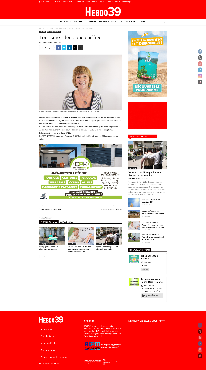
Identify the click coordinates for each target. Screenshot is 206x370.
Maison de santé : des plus (111, 209)
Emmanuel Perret (134, 178)
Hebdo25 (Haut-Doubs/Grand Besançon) (119, 2)
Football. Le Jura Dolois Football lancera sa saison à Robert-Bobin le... (153, 237)
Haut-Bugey (72, 244)
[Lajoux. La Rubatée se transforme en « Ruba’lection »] (134, 214)
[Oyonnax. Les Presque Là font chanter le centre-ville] (109, 236)
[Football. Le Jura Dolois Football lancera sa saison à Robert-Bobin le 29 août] (134, 237)
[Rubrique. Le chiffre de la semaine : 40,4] (134, 202)
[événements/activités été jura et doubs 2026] (147, 96)
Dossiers (78, 22)
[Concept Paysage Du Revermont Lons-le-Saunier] (80, 201)
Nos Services (80, 2)
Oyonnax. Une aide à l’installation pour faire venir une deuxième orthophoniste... (154, 225)
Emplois (101, 2)
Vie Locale (64, 22)
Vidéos (144, 22)
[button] (164, 22)
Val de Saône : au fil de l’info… (50, 209)
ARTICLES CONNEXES (49, 222)
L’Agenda (92, 22)
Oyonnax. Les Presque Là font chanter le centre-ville (144, 174)
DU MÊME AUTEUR (67, 222)
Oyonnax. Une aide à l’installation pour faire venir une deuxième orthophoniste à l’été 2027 (79, 249)
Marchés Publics (107, 22)
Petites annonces (91, 2)
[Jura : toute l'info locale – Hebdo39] (103, 11)
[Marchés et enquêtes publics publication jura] (147, 129)
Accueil (41, 28)
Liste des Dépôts (127, 22)
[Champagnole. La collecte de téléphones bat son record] (52, 236)
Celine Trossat (47, 42)
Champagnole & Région (63, 28)
